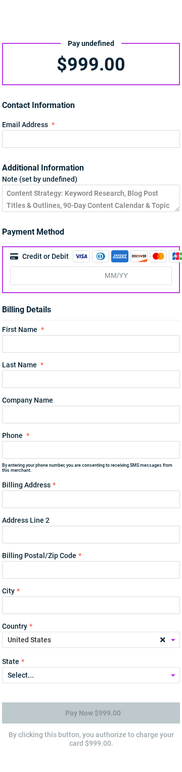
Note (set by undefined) (39, 179)
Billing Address (26, 485)
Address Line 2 (26, 520)
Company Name (27, 400)
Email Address (25, 125)
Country (14, 626)
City (8, 591)
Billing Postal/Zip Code (39, 556)
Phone (12, 435)
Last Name (19, 365)
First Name (19, 329)
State (10, 661)
